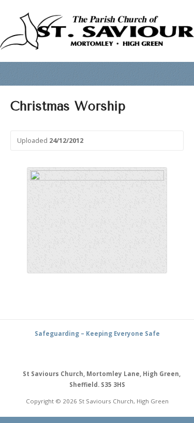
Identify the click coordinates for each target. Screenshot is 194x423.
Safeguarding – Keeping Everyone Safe (97, 333)
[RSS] (85, 353)
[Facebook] (109, 353)
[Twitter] (97, 353)
